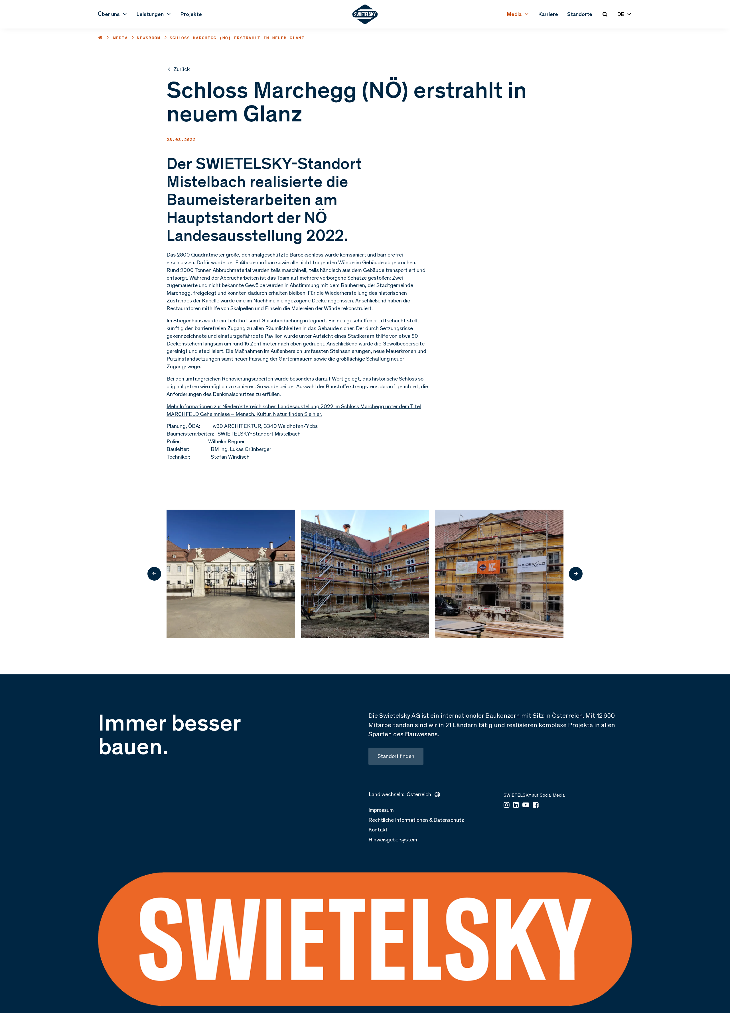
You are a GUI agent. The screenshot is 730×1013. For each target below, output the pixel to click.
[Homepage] (365, 14)
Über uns (109, 14)
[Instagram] (507, 805)
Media (514, 14)
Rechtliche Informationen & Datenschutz (416, 820)
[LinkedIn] (516, 805)
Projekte (191, 14)
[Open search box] (604, 14)
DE (620, 14)
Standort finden (396, 756)
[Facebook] (536, 805)
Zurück (181, 69)
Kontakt (378, 829)
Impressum (381, 810)
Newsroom (148, 37)
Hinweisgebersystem (392, 839)
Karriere (548, 14)
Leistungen (150, 14)
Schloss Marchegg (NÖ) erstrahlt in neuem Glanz (237, 37)
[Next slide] (576, 574)
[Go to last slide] (154, 574)
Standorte (579, 14)
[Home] (100, 37)
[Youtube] (525, 805)
